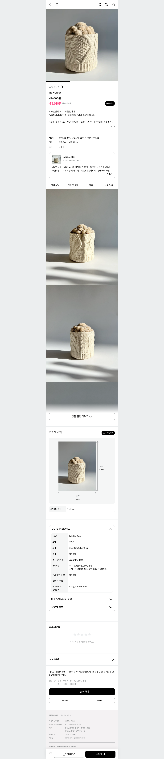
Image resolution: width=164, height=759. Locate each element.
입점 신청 (98, 700)
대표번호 (52, 734)
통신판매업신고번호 (55, 724)
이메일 (51, 738)
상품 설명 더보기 (80, 416)
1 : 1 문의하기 (82, 691)
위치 (50, 728)
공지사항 (65, 700)
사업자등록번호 (54, 721)
